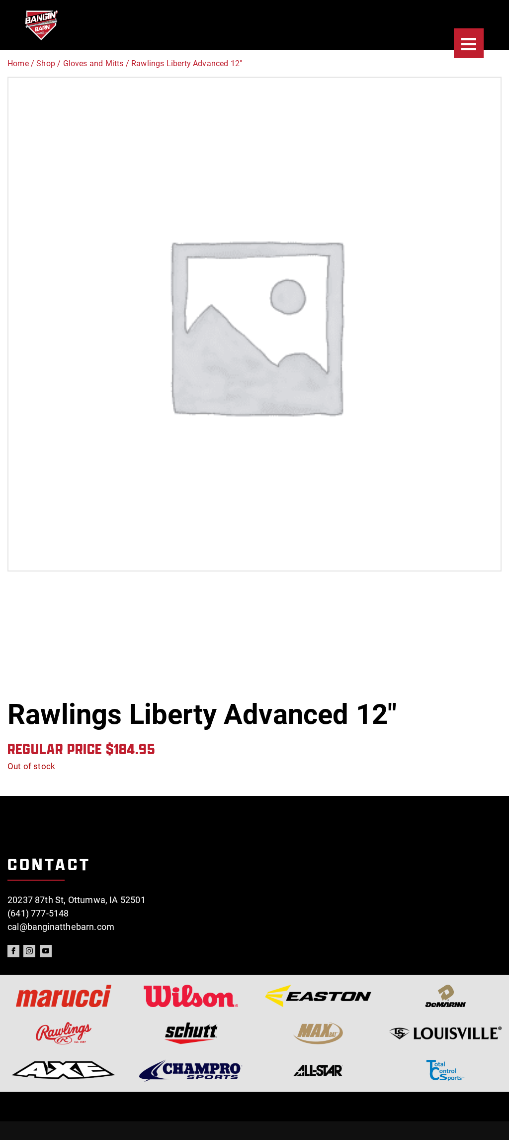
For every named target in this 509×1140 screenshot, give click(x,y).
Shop (45, 63)
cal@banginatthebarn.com (60, 926)
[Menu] (469, 43)
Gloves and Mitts (93, 63)
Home (18, 63)
